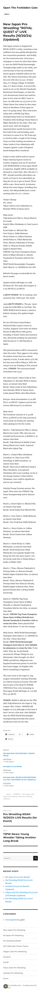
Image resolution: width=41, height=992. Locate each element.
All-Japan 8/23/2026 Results (17, 877)
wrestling (6, 799)
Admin (8, 794)
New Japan (26, 794)
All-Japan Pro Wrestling (13, 935)
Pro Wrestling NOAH (12, 941)
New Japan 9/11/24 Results (12, 766)
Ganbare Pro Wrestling (13, 973)
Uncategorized (11, 920)
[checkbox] (5, 986)
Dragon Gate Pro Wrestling (15, 952)
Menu (6, 14)
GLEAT (6, 962)
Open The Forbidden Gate (20, 7)
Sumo (5, 978)
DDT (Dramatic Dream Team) (15, 946)
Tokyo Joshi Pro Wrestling (14, 968)
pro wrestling (27, 796)
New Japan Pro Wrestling (14, 930)
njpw (20, 796)
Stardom (7, 957)
